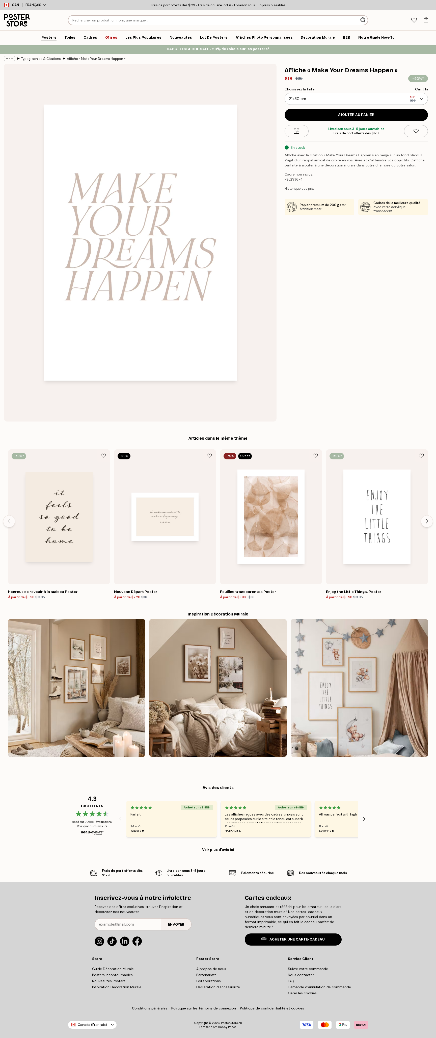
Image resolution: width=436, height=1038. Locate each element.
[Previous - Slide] (9, 521)
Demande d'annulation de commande (319, 987)
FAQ (291, 981)
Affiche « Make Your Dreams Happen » (96, 59)
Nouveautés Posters (108, 981)
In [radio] (426, 89)
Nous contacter (301, 975)
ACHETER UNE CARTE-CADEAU (297, 939)
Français (33, 5)
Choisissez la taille (300, 89)
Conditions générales (149, 1008)
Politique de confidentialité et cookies (272, 1008)
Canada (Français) (92, 1025)
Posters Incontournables (112, 975)
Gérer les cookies (302, 993)
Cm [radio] (418, 89)
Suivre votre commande (308, 969)
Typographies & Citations (41, 59)
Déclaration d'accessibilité (218, 987)
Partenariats (206, 975)
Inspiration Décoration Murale (116, 987)
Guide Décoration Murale (113, 969)
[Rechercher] (363, 20)
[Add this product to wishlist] (416, 131)
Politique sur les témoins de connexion (203, 1008)
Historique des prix (299, 188)
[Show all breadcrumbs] (9, 58)
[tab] (414, 20)
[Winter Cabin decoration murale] (76, 688)
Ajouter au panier (356, 115)
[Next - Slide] (427, 521)
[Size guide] (297, 131)
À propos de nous (211, 969)
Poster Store (229, 1023)
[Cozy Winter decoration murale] (218, 688)
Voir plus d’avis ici (218, 849)
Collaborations (208, 981)
